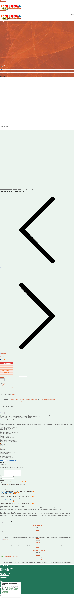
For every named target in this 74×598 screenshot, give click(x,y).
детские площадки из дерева (15, 392)
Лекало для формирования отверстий (17, 399)
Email (1, 478)
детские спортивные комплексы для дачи (7, 571)
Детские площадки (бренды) (7, 189)
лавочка (40, 399)
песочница (31, 399)
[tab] (38, 381)
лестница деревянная (45, 399)
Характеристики (4, 381)
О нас (1, 580)
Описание (3, 383)
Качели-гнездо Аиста (38, 525)
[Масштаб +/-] (0, 595)
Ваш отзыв (2, 475)
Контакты (1, 581)
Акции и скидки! (3, 1)
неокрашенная (13, 394)
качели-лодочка (13, 389)
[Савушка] (2, 380)
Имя (1, 476)
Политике (8, 587)
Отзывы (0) (4, 384)
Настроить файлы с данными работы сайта (9, 594)
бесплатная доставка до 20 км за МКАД (17, 401)
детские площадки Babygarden (5, 572)
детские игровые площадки (4, 570)
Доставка (3, 385)
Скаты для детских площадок (38, 557)
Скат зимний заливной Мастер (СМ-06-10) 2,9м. (38, 559)
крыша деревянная (26, 399)
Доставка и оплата (3, 579)
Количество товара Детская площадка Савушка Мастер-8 (9, 376)
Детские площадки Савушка (16, 189)
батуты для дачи (3, 574)
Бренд (3, 382)
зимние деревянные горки (4, 575)
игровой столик (35, 399)
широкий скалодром (52, 399)
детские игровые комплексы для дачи (6, 568)
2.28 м (12, 387)
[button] (37, 530)
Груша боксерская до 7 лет (38, 550)
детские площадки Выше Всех (5, 573)
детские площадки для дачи (4, 567)
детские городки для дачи (4, 569)
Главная (1, 189)
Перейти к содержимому (4, 0)
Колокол (38, 542)
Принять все (5, 592)
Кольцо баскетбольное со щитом (38, 534)
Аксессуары (38, 523)
